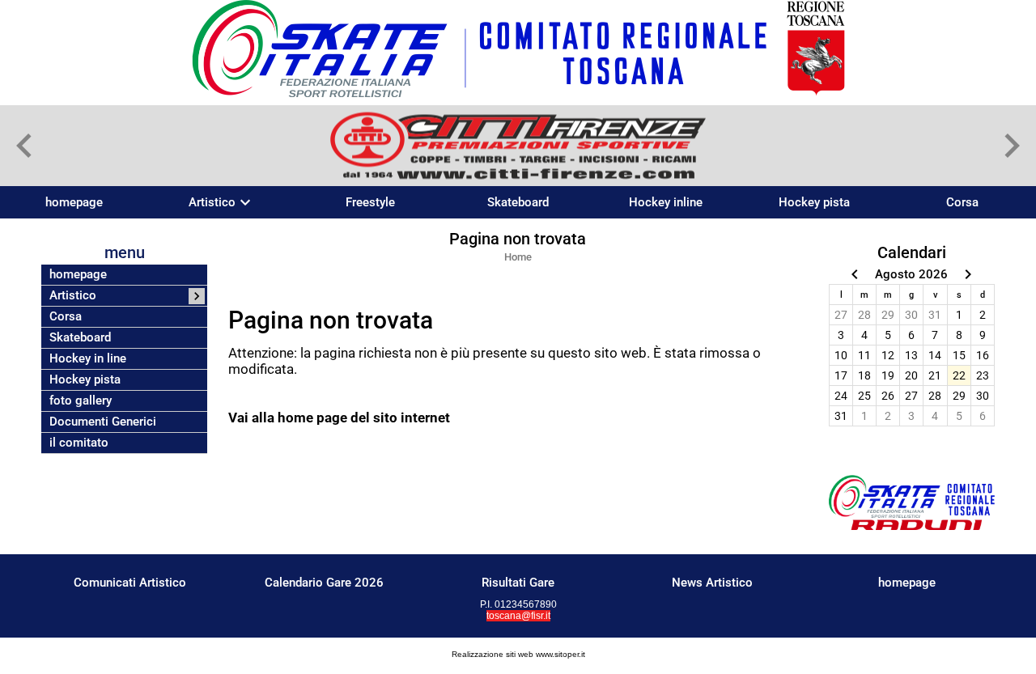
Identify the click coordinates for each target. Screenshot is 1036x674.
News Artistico (712, 582)
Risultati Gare (518, 582)
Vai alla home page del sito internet (339, 417)
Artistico (212, 202)
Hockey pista (814, 202)
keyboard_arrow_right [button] (1011, 145)
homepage (74, 202)
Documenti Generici (102, 422)
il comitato (78, 443)
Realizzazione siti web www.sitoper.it (518, 654)
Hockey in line (87, 359)
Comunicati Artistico (130, 582)
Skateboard (518, 202)
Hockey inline (666, 202)
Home (518, 257)
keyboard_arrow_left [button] (24, 145)
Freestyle (370, 202)
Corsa (962, 202)
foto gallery (80, 401)
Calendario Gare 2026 (324, 582)
